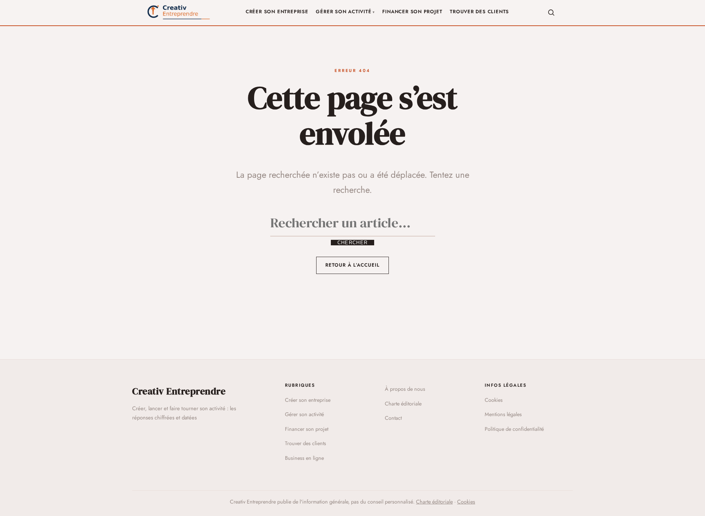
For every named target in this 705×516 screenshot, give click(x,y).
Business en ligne (304, 458)
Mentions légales (503, 414)
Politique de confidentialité (514, 429)
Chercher (352, 242)
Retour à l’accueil (352, 264)
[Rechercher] (551, 12)
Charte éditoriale (403, 403)
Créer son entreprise (277, 11)
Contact (393, 418)
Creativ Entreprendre (178, 391)
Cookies (494, 400)
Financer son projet (412, 11)
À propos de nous (405, 389)
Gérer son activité (343, 11)
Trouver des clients (479, 11)
